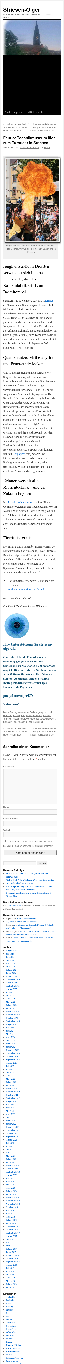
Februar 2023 (11, 1082)
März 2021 (10, 1155)
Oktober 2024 (12, 1017)
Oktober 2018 (12, 1207)
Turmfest (49, 300)
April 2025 (10, 998)
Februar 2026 (11, 969)
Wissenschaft (18, 718)
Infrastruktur (11, 1332)
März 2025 (10, 1001)
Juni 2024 (10, 1030)
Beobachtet (10, 1300)
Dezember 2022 (12, 1088)
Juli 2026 (10, 953)
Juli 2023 (10, 1065)
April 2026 (10, 963)
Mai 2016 (10, 1274)
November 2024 (13, 1014)
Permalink (38, 721)
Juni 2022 (10, 1107)
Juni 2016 (10, 1271)
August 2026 (11, 950)
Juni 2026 (10, 956)
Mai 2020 (10, 1184)
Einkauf (9, 1309)
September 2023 (13, 1059)
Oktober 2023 (12, 1056)
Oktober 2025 (12, 982)
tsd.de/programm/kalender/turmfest (26, 589)
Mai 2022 (10, 1110)
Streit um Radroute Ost (26, 918)
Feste (32, 712)
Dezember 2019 (12, 1197)
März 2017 (10, 1245)
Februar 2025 (11, 1005)
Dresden (7, 715)
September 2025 (13, 985)
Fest (23, 715)
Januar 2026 (11, 972)
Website (7, 829)
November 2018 (13, 1203)
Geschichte (10, 1322)
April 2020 (10, 1187)
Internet (9, 1338)
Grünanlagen (11, 1328)
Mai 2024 (10, 1033)
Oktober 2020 (12, 1168)
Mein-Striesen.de (14, 905)
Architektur (11, 1296)
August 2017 (11, 1235)
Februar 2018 (11, 1219)
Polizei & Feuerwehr (14, 1357)
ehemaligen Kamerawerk (21, 502)
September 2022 (13, 1098)
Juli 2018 (10, 1210)
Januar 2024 (11, 1046)
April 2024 (10, 1037)
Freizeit (9, 1319)
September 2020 (13, 1171)
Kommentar (9, 766)
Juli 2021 (10, 1142)
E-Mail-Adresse (11, 818)
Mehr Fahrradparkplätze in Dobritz (20, 883)
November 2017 (13, 1226)
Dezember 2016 (12, 1255)
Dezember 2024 (12, 1011)
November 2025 (13, 979)
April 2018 (10, 1216)
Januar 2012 (11, 1287)
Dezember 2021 (12, 1126)
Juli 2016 (10, 1268)
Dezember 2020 (12, 1165)
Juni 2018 (10, 1213)
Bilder (8, 1303)
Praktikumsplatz (13, 1361)
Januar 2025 (11, 1008)
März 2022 (10, 1117)
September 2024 (13, 1021)
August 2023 (11, 1062)
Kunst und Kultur (13, 1345)
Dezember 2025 (12, 976)
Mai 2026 (10, 960)
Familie (16, 715)
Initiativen (10, 1335)
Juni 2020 (10, 1181)
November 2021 (13, 1130)
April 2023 (10, 1075)
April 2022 (10, 1114)
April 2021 (10, 1152)
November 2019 (13, 1200)
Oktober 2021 (12, 1133)
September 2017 (13, 1232)
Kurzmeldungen (13, 1348)
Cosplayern (19, 454)
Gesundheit (11, 1325)
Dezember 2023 (12, 1049)
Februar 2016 (11, 1284)
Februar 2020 (11, 1191)
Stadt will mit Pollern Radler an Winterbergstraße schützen (30, 879)
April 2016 (10, 1277)
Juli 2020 (10, 1178)
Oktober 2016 (12, 1258)
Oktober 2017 (12, 1229)
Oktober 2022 (12, 1094)
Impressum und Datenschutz (28, 112)
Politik (9, 1354)
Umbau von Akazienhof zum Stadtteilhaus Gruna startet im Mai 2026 (15, 127)
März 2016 (10, 1280)
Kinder (29, 715)
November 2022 (13, 1091)
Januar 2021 (11, 1162)
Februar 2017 (11, 1248)
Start (7, 112)
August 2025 (11, 988)
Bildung (9, 1306)
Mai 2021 (10, 1149)
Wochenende (32, 718)
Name (6, 807)
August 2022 (11, 1101)
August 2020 (11, 1175)
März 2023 (10, 1078)
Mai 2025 (10, 995)
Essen (8, 1312)
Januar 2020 (11, 1194)
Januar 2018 (11, 1223)
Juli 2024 (10, 1027)
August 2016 (11, 1264)
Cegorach (10, 921)
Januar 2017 (11, 1251)
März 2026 (10, 966)
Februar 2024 (11, 1043)
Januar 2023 (11, 1085)
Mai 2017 (10, 1239)
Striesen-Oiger (21, 9)
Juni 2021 (10, 1146)
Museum (37, 715)
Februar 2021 (11, 1158)
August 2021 (11, 1139)
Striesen (47, 715)
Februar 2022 (11, 1120)
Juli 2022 (10, 1104)
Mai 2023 (10, 1072)
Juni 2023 (10, 1069)
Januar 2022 (11, 1123)
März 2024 (10, 1040)
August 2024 (11, 1024)
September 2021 (13, 1136)
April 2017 (10, 1242)
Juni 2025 (10, 992)
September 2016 (13, 1261)
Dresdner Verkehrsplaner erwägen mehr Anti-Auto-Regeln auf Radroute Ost (43, 127)
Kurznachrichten (13, 1351)
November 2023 (13, 1053)
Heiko (47, 147)
